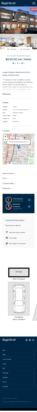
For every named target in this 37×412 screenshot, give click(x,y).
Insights (5, 377)
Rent (4, 355)
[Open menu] (33, 3)
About (5, 382)
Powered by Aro (28, 401)
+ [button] (5, 136)
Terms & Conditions (7, 398)
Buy (4, 350)
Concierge (13, 238)
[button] (5, 178)
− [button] (5, 139)
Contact (5, 386)
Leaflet (16, 163)
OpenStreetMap (24, 163)
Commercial (7, 359)
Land (4, 364)
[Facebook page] (26, 340)
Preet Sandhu (18, 199)
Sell (4, 368)
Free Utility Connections (17, 243)
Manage (5, 373)
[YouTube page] (33, 340)
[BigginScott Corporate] (9, 3)
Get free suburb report (17, 232)
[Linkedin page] (30, 340)
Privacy (15, 398)
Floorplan (26, 49)
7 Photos (12, 49)
